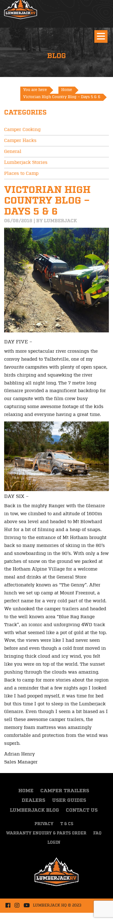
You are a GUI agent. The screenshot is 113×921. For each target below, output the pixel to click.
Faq (97, 833)
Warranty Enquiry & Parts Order (46, 833)
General (12, 152)
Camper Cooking (22, 130)
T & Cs (66, 824)
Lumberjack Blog (34, 810)
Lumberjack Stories (25, 162)
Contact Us (82, 810)
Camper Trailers (64, 791)
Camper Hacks (20, 141)
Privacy (44, 824)
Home (25, 791)
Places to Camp (21, 173)
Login (53, 842)
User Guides (69, 800)
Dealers (33, 800)
